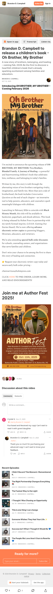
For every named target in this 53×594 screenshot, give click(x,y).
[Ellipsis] (50, 419)
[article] (26, 475)
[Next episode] (8, 34)
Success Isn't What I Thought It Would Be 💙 (31, 529)
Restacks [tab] (18, 396)
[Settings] (50, 34)
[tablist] (12, 396)
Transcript (31, 41)
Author (13, 441)
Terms (38, 574)
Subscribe (39, 3)
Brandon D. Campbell (10, 79)
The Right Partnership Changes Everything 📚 (31, 482)
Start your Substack (20, 582)
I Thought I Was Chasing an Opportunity (29, 500)
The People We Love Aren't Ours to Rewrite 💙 (31, 539)
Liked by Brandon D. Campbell (20, 422)
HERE (12, 277)
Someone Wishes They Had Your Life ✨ (29, 519)
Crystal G (11, 419)
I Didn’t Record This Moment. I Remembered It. (31, 473)
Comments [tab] (7, 396)
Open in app (12, 41)
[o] (6, 475)
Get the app (39, 582)
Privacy (31, 574)
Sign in (48, 3)
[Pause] (2, 34)
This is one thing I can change (25, 510)
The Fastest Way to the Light (24, 491)
